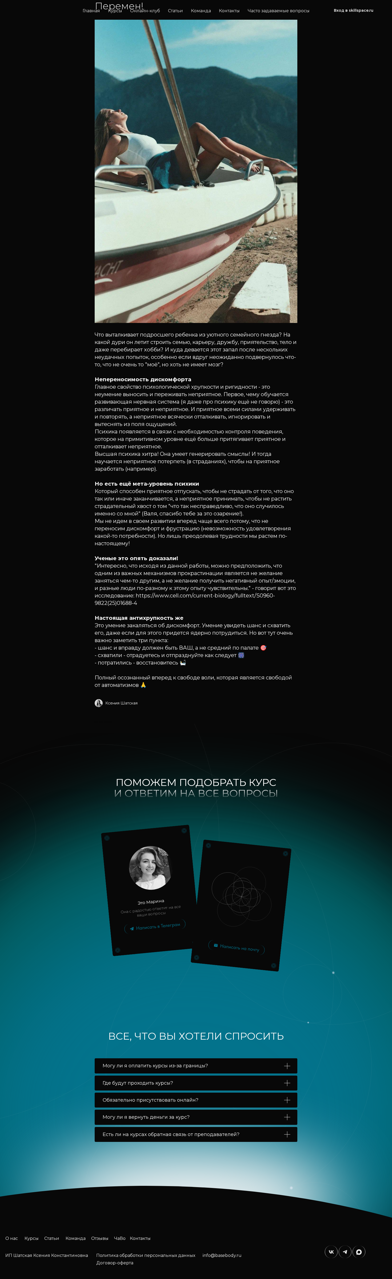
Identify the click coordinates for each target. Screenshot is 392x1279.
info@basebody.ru (222, 1255)
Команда (201, 10)
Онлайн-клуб (145, 10)
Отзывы (100, 1238)
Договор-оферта (114, 1262)
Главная (91, 10)
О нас (11, 1238)
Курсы (115, 10)
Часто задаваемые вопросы (279, 10)
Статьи (175, 10)
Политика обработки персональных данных (145, 1255)
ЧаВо (120, 1238)
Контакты (229, 10)
